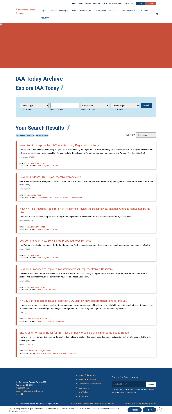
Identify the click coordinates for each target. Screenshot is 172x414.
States (42, 163)
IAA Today (83, 392)
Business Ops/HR (59, 353)
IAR (29, 163)
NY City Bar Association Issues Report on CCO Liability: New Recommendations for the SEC (73, 300)
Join (140, 3)
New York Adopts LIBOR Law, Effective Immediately (50, 177)
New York (43, 135)
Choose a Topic (117, 110)
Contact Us (129, 3)
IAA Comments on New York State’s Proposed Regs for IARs (55, 240)
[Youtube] (22, 394)
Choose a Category (88, 110)
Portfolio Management (72, 197)
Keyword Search (56, 110)
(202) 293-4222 (23, 388)
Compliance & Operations (90, 384)
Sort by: (130, 134)
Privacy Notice (76, 404)
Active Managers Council (113, 3)
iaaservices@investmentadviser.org (29, 391)
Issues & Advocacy (87, 375)
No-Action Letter (35, 351)
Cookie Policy (88, 404)
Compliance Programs (55, 321)
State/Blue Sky (52, 166)
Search (146, 105)
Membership (84, 388)
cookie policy (24, 411)
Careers (88, 3)
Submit (151, 384)
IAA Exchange (77, 3)
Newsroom (97, 3)
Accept (135, 410)
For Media (110, 404)
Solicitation (51, 289)
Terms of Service (126, 393)
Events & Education (87, 379)
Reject (149, 410)
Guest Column (37, 319)
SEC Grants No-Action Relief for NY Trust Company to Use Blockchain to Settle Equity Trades (74, 332)
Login (151, 3)
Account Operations (44, 197)
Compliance (26, 135)
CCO (29, 319)
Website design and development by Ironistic (140, 404)
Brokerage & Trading (44, 353)
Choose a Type (25, 110)
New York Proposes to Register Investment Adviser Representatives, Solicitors (66, 269)
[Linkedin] (16, 394)
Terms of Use (99, 404)
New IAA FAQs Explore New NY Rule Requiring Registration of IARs (59, 145)
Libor (30, 195)
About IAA (83, 396)
